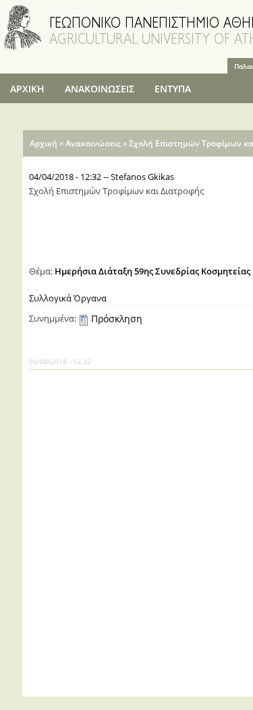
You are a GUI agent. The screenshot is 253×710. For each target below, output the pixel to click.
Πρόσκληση (116, 318)
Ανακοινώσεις (93, 143)
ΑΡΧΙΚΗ (27, 88)
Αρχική (43, 143)
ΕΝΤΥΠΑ (172, 88)
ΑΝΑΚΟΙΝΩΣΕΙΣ (99, 88)
